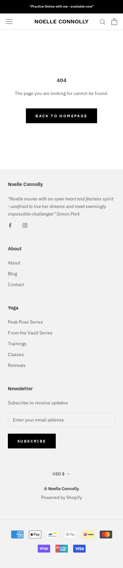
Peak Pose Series (25, 322)
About (14, 263)
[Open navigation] (9, 21)
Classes (16, 354)
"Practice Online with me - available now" (62, 6)
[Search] (103, 21)
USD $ (58, 474)
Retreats (17, 365)
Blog (12, 274)
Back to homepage (61, 115)
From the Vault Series (30, 333)
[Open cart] (114, 21)
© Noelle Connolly (61, 488)
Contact (16, 284)
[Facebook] (10, 225)
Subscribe (31, 441)
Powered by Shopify (61, 497)
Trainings (17, 344)
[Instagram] (25, 225)
